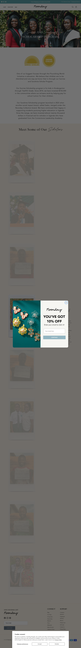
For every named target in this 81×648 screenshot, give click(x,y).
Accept (40, 644)
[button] (54, 337)
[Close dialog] (66, 302)
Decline (57, 644)
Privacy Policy (58, 640)
